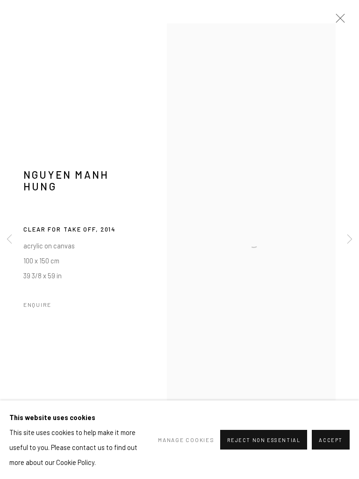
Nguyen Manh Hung (66, 180)
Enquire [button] (37, 304)
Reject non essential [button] (264, 440)
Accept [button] (331, 440)
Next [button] (349, 239)
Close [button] (338, 21)
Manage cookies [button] (186, 439)
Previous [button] (9, 239)
